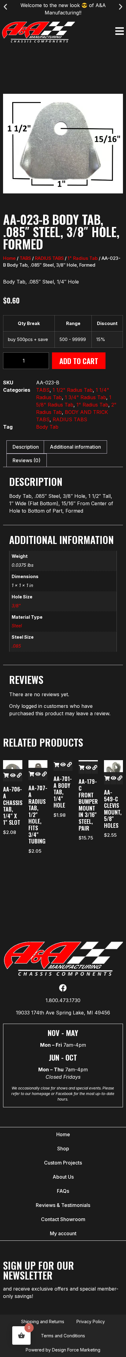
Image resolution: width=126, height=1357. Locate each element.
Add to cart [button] (6, 775)
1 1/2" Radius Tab (73, 390)
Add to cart (78, 360)
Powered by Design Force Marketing (63, 1349)
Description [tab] (26, 447)
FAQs (63, 1191)
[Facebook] (63, 988)
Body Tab (47, 427)
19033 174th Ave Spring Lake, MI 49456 (63, 1013)
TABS (25, 258)
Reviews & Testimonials (63, 1205)
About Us (63, 1177)
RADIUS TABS (49, 258)
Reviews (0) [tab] (26, 460)
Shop (63, 1148)
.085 (16, 646)
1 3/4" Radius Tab (85, 397)
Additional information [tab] (75, 447)
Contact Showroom (63, 1219)
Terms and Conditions (63, 1335)
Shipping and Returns (42, 1321)
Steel (17, 625)
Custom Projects (63, 1163)
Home (9, 258)
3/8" (16, 605)
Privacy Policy (90, 1321)
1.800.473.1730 (63, 1000)
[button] (5, 7)
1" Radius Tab (83, 258)
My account (63, 1233)
